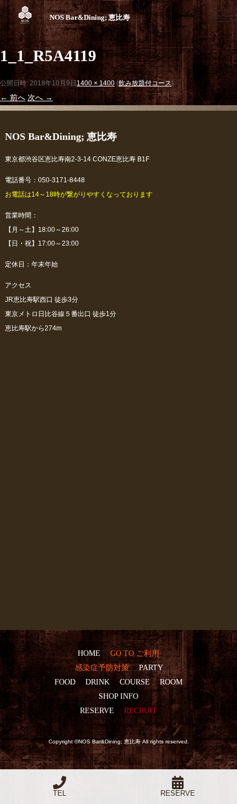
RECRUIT (140, 710)
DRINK (97, 681)
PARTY (151, 667)
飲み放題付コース (144, 83)
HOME (89, 653)
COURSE (135, 681)
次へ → (40, 97)
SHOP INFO (118, 696)
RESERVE (97, 710)
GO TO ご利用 (134, 653)
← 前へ (12, 97)
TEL (59, 793)
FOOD (65, 681)
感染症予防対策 (102, 667)
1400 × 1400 (96, 83)
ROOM (171, 681)
